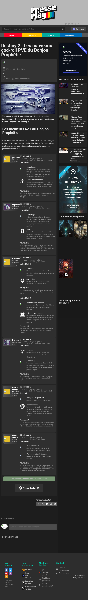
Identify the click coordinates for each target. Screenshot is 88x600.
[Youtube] (72, 23)
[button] (38, 504)
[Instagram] (75, 23)
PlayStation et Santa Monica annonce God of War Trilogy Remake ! (77, 105)
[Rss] (78, 23)
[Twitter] (69, 23)
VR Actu (28, 570)
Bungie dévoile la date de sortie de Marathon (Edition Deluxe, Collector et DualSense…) (77, 137)
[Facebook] (65, 23)
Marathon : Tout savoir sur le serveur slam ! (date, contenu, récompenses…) (77, 89)
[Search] (62, 29)
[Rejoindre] (78, 29)
